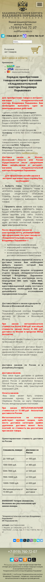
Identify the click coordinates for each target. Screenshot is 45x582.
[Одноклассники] (18, 540)
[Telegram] (41, 540)
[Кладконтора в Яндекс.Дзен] (29, 561)
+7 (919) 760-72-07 (22, 551)
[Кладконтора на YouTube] (16, 561)
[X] (24, 540)
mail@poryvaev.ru (30, 153)
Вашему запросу (12, 565)
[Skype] (38, 540)
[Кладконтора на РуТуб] (34, 561)
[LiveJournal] (28, 540)
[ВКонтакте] (14, 540)
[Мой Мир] (21, 540)
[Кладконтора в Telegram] (12, 561)
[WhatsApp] (34, 540)
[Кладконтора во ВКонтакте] (21, 561)
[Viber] (31, 540)
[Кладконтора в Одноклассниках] (25, 561)
